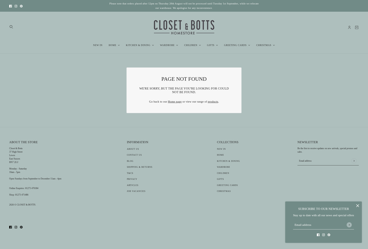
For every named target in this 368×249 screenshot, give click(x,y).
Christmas (224, 191)
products (213, 101)
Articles (132, 185)
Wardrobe (223, 167)
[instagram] (16, 6)
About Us (133, 149)
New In (221, 149)
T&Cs (130, 173)
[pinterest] (21, 6)
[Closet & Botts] (184, 27)
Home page (175, 101)
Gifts (220, 179)
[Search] (11, 27)
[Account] (349, 27)
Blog (130, 161)
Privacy (132, 179)
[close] (358, 206)
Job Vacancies (136, 191)
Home (220, 155)
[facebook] (10, 6)
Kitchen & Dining (228, 161)
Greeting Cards (227, 185)
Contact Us (134, 155)
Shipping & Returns (139, 167)
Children (223, 173)
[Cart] (357, 27)
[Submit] (349, 224)
